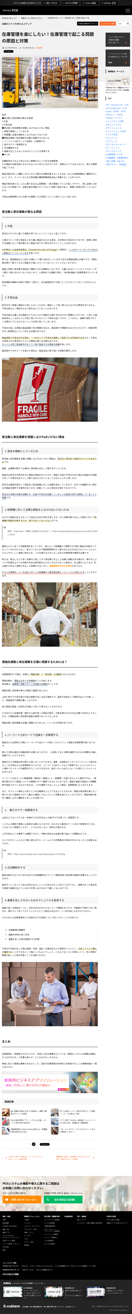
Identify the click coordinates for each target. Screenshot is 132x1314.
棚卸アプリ (6, 1232)
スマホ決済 (112, 134)
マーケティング (114, 151)
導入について (81, 1220)
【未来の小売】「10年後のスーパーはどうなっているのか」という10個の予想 (25, 1157)
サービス (27, 1236)
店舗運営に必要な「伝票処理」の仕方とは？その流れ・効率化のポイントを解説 (73, 1157)
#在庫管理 (38, 48)
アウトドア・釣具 (30, 1229)
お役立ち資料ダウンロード (87, 23)
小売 (120, 154)
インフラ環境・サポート (11, 1244)
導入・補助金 (81, 1216)
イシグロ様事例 (49, 1223)
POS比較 (6, 1247)
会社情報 (25, 1306)
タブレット (112, 141)
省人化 (121, 161)
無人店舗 (111, 161)
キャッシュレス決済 (116, 131)
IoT (125, 108)
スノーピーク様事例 (51, 1234)
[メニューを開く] (128, 10)
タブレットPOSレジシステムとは (41, 1266)
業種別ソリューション (32, 1216)
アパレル (27, 1223)
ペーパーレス (113, 147)
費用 (4, 1250)
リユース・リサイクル (32, 1226)
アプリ (119, 117)
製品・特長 (6, 1216)
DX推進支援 (68, 1216)
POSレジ (111, 114)
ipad (109, 111)
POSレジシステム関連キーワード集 (83, 1266)
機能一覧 (6, 1229)
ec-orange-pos (114, 108)
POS (124, 111)
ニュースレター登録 (108, 23)
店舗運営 (111, 157)
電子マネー (112, 164)
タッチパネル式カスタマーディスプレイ (11, 1236)
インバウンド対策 (115, 121)
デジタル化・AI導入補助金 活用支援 (89, 1223)
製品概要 (6, 1223)
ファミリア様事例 (50, 1237)
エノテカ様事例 (49, 1244)
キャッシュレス (114, 127)
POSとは (25, 1266)
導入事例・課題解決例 (52, 1216)
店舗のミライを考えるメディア (32, 18)
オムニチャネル (114, 124)
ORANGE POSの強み (10, 1226)
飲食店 (123, 164)
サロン (26, 1239)
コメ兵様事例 (48, 1241)
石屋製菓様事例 (49, 1226)
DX (127, 104)
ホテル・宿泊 (29, 1242)
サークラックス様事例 (52, 1220)
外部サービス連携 (9, 1241)
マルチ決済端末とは (62, 1266)
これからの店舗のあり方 (43, 1270)
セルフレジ (112, 137)
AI (108, 104)
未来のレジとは (28, 1270)
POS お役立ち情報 (113, 1220)
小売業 (26, 1220)
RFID (120, 114)
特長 (4, 1220)
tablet (110, 117)
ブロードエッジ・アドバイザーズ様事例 (52, 1230)
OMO (116, 111)
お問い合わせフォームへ (23, 1199)
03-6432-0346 (65, 1199)
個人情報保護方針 (36, 1306)
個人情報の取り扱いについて (54, 1306)
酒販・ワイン (29, 1232)
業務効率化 (123, 157)
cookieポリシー (70, 1306)
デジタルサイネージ (116, 144)
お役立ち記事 (111, 1216)
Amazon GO (117, 104)
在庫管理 (111, 154)
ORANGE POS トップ (9, 18)
